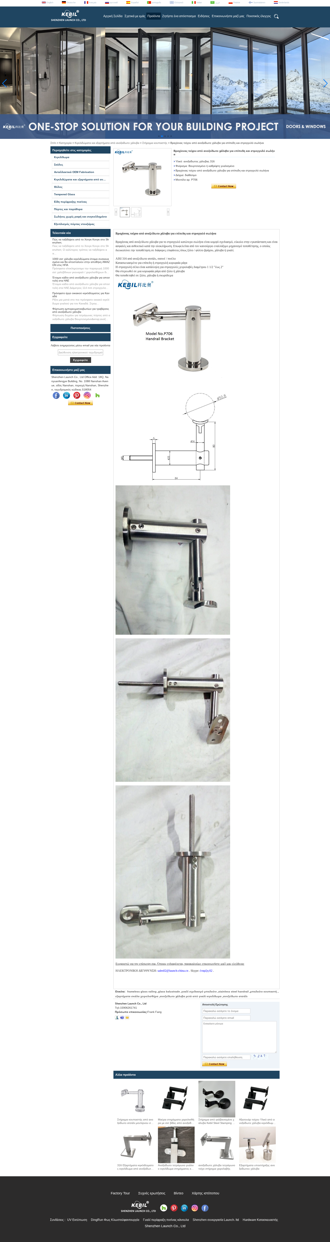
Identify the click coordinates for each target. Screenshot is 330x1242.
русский (114, 2)
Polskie (236, 2)
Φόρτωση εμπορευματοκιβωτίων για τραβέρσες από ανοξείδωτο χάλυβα (80, 310)
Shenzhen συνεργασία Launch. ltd (216, 1219)
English (50, 2)
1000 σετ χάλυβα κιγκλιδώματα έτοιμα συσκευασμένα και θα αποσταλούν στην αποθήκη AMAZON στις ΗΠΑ (81, 261)
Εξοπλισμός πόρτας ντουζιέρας (74, 224)
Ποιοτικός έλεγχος (259, 16)
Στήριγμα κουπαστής (154, 142)
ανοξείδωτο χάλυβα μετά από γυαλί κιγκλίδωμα (191, 996)
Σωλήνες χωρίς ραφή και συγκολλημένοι (80, 216)
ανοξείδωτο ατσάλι (235, 996)
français (92, 2)
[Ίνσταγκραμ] (87, 395)
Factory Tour (120, 1193)
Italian (199, 2)
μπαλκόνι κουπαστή (263, 991)
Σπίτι (53, 142)
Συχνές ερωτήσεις (151, 1193)
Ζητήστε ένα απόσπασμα (179, 16)
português (156, 2)
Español (134, 2)
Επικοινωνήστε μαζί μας (228, 16)
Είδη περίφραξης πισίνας (70, 201)
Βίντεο (178, 1193)
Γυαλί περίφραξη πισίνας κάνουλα (166, 1219)
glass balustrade (169, 991)
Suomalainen (259, 2)
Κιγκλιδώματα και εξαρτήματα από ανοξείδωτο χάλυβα (107, 142)
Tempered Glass (64, 194)
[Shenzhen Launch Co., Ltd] (68, 22)
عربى (217, 2)
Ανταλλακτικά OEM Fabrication (74, 172)
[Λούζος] (97, 395)
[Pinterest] (77, 395)
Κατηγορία (65, 142)
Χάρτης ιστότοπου (205, 1193)
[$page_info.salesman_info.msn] (117, 1018)
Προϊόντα (153, 16)
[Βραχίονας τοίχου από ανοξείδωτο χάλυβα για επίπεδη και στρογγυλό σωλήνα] (142, 177)
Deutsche (71, 2)
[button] (159, 136)
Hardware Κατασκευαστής (260, 1219)
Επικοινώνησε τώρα (80, 403)
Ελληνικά (179, 2)
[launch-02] (122, 1018)
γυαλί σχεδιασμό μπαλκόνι (199, 991)
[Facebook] (56, 395)
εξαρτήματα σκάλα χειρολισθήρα (136, 996)
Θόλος (58, 186)
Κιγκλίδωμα (61, 157)
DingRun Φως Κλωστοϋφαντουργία (115, 1219)
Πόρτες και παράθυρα (68, 209)
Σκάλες (58, 164)
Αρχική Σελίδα (112, 16)
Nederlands (284, 2)
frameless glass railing (142, 991)
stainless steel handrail (233, 991)
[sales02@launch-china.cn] (127, 1018)
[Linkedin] (66, 395)
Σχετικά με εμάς (135, 16)
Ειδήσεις (204, 16)
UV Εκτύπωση (77, 1219)
